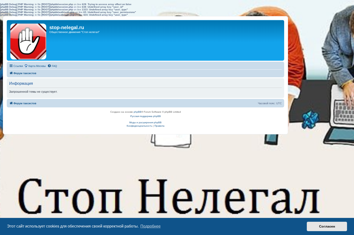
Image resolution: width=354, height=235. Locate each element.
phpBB (137, 112)
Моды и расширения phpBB (145, 122)
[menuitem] (52, 66)
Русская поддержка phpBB (145, 116)
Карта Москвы (37, 66)
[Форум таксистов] (28, 40)
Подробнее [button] (150, 226)
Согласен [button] (327, 226)
